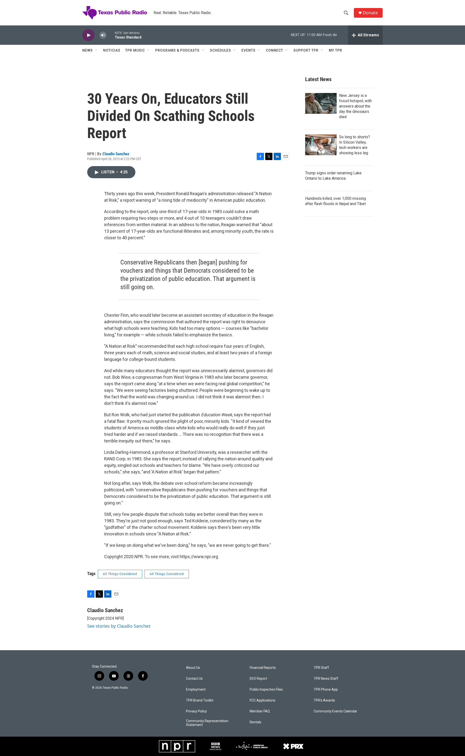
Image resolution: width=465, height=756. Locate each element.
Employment (196, 689)
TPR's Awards (324, 700)
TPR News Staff (326, 678)
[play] (88, 35)
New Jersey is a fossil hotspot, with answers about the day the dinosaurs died (355, 106)
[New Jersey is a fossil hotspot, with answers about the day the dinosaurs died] (321, 103)
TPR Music (135, 50)
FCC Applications (262, 700)
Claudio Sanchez (115, 153)
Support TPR (306, 50)
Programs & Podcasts (177, 50)
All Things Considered (120, 574)
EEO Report (258, 678)
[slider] (110, 35)
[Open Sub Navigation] (96, 50)
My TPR (335, 50)
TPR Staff (321, 668)
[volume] (103, 35)
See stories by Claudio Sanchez (118, 626)
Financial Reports (263, 668)
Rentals (255, 722)
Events (248, 50)
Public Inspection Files (266, 689)
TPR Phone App (326, 689)
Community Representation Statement (207, 723)
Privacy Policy (196, 711)
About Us (193, 668)
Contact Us (194, 678)
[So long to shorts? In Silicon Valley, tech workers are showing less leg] (321, 144)
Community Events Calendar (335, 711)
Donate (370, 12)
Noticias (111, 50)
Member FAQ (260, 711)
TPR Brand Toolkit (199, 700)
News (87, 50)
